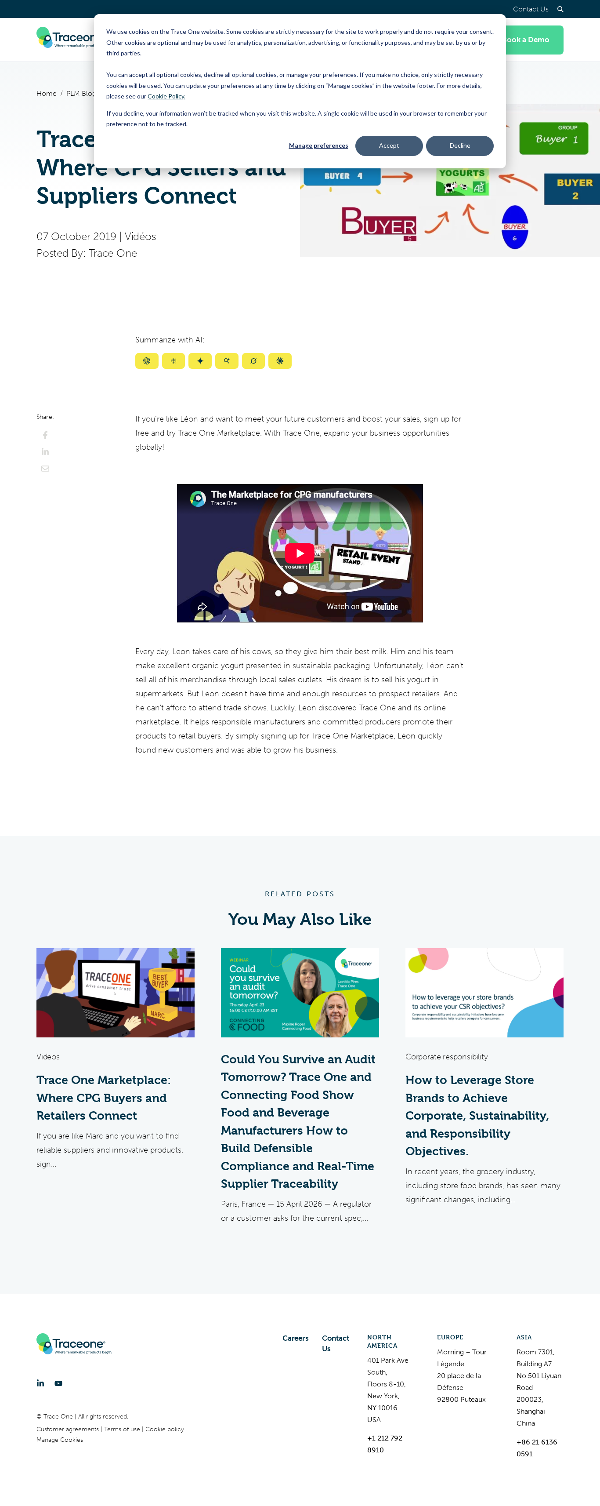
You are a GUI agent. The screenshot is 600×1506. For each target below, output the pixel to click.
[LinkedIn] (40, 1383)
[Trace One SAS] (74, 40)
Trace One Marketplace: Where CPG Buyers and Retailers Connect (103, 1097)
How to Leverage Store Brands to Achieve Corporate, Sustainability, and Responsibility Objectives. (477, 1115)
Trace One (113, 253)
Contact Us (531, 9)
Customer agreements (68, 1429)
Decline (460, 145)
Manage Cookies (59, 1440)
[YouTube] (58, 1383)
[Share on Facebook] (45, 435)
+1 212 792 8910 (384, 1444)
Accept (389, 145)
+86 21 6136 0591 (537, 1448)
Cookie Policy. (166, 96)
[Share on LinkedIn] (45, 452)
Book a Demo (525, 40)
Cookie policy (164, 1429)
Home (46, 93)
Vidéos (140, 236)
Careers (295, 1338)
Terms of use (123, 1429)
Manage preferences (318, 145)
